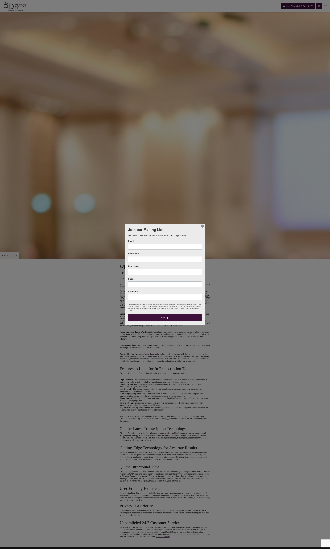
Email (131, 241)
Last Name (133, 266)
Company (133, 291)
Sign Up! (165, 317)
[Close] (202, 226)
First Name (133, 254)
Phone (131, 279)
